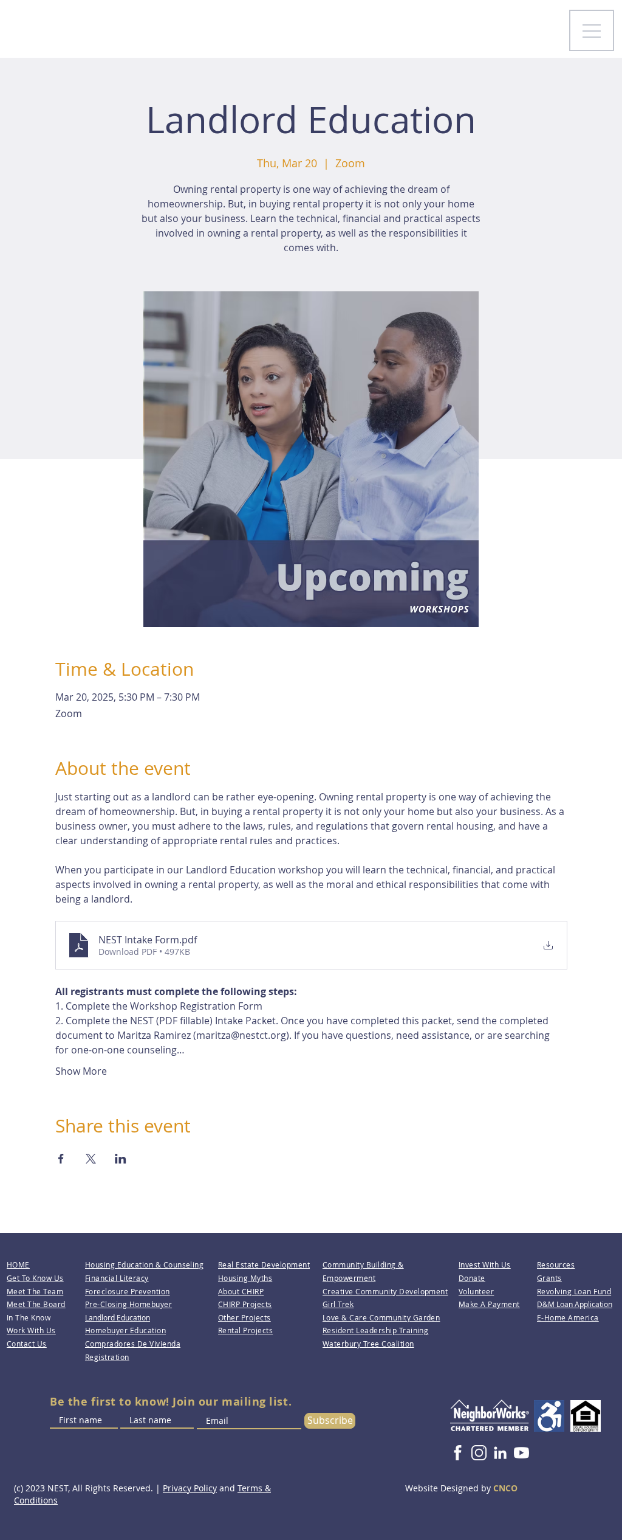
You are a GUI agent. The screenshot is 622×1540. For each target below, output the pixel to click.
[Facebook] (457, 1452)
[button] (476, 1291)
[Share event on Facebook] (61, 1159)
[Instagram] (479, 1452)
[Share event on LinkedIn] (120, 1159)
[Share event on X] (91, 1159)
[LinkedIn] (500, 1452)
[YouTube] (521, 1452)
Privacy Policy (190, 1488)
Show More (81, 1071)
